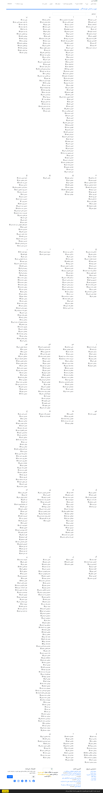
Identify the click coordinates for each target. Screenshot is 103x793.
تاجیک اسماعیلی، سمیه (90, 183)
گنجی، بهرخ (93, 571)
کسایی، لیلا (24, 523)
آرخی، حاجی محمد (91, 27)
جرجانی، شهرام (69, 178)
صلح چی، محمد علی (21, 382)
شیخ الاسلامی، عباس (45, 394)
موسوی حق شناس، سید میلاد (43, 690)
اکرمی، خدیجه (69, 116)
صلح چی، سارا (23, 380)
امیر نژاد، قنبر (69, 139)
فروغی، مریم (69, 521)
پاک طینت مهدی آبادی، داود (20, 22)
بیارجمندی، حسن (45, 95)
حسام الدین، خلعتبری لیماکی (20, 187)
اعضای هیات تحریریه (91, 775)
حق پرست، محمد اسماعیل (20, 213)
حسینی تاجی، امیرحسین (20, 211)
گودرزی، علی (92, 576)
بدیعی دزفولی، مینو (45, 48)
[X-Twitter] (30, 781)
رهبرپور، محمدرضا (22, 327)
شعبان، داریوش (46, 373)
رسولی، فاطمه (23, 275)
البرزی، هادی (69, 120)
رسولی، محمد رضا (22, 278)
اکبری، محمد (69, 106)
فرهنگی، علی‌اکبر (69, 514)
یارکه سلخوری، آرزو (45, 736)
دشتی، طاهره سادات (68, 299)
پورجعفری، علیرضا (22, 43)
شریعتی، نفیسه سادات (44, 356)
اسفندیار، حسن (69, 59)
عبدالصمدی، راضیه (22, 435)
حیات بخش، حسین (22, 234)
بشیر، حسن (46, 59)
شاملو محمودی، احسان (44, 347)
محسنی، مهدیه (46, 578)
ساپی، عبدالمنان (69, 347)
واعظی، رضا (93, 741)
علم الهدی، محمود (22, 472)
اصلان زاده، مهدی (68, 83)
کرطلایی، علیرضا (23, 509)
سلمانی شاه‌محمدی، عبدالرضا (66, 382)
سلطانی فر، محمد (68, 370)
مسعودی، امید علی (45, 611)
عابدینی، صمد (23, 416)
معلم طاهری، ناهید (45, 648)
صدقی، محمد (23, 373)
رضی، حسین (23, 313)
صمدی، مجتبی (23, 387)
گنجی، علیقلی (92, 574)
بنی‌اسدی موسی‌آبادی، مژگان (43, 69)
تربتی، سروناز (92, 190)
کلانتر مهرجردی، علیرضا (21, 530)
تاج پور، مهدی (92, 180)
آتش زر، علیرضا (92, 20)
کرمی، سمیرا (23, 514)
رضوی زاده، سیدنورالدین (21, 310)
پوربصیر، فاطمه (23, 38)
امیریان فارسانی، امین (67, 151)
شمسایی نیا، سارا (45, 377)
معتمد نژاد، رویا (46, 637)
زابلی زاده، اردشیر (91, 347)
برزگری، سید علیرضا (45, 55)
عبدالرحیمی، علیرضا (22, 433)
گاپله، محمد (93, 560)
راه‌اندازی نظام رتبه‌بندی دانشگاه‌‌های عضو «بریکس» (71, 779)
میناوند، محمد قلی (45, 728)
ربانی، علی (24, 257)
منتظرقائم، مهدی (45, 658)
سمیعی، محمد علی (68, 391)
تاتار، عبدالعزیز (92, 178)
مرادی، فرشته (46, 599)
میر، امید (47, 707)
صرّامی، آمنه (23, 375)
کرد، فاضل (24, 500)
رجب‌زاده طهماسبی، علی (21, 259)
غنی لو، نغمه (92, 507)
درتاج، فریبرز (69, 273)
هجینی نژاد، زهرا (69, 748)
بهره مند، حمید (46, 85)
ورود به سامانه (19, 4)
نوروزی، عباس (23, 595)
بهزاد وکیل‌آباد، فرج (45, 88)
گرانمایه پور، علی (92, 564)
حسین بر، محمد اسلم (21, 199)
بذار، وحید (47, 50)
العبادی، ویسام (69, 125)
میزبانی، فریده (46, 726)
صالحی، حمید (23, 366)
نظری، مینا (24, 578)
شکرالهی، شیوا (46, 375)
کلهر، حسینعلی (23, 537)
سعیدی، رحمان (69, 368)
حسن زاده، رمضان (22, 192)
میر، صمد (47, 709)
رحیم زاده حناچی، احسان (20, 264)
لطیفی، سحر (69, 560)
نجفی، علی (24, 562)
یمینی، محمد (46, 753)
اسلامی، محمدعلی (68, 71)
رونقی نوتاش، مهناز (22, 338)
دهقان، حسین (69, 303)
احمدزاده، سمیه (69, 27)
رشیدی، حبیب (23, 289)
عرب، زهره (24, 442)
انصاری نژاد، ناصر (68, 165)
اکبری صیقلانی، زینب (67, 111)
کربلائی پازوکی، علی (22, 497)
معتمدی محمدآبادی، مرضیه (43, 646)
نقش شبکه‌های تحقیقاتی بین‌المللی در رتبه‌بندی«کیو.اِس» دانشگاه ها (72, 772)
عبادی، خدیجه (23, 426)
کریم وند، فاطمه (22, 516)
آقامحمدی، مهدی (91, 41)
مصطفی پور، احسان (45, 625)
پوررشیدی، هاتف (22, 48)
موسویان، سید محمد (45, 688)
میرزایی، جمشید (46, 714)
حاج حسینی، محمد (22, 178)
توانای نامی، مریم (91, 201)
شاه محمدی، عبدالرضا (44, 349)
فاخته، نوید (70, 493)
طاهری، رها (70, 414)
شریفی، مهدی (46, 370)
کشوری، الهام (23, 528)
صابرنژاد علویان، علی (22, 347)
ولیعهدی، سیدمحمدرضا (90, 757)
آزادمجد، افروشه (92, 31)
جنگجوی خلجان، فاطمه (67, 190)
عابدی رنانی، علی (22, 414)
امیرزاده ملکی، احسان (67, 137)
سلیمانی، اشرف (69, 384)
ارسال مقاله (57, 4)
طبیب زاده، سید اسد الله (67, 421)
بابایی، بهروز (46, 24)
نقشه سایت (93, 780)
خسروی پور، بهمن (91, 282)
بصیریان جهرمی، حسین (44, 62)
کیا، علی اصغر (23, 546)
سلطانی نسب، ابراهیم (67, 377)
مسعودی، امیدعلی (45, 613)
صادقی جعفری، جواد (21, 361)
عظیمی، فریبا (23, 465)
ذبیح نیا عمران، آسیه (45, 254)
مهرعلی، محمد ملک (45, 683)
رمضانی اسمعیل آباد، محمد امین (19, 322)
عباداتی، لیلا (24, 419)
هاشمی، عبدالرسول (68, 743)
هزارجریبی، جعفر (68, 753)
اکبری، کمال (70, 104)
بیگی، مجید (46, 111)
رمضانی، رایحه (23, 317)
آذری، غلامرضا (92, 22)
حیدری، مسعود (23, 241)
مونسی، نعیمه (46, 704)
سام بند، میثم (69, 352)
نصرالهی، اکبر (23, 571)
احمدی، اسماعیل (69, 31)
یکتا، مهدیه (47, 748)
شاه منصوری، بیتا (45, 352)
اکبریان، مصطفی (68, 109)
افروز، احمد (70, 90)
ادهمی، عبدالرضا (69, 43)
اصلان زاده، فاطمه (68, 80)
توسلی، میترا (93, 204)
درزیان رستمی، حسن (67, 285)
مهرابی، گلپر (47, 679)
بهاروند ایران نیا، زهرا (45, 80)
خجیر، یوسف (92, 261)
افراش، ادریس (69, 88)
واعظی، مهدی (92, 743)
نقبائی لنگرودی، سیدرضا (21, 585)
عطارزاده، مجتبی (23, 463)
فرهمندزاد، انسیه (68, 509)
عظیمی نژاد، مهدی (22, 468)
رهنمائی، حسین (23, 329)
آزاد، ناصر (93, 29)
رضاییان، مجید (23, 306)
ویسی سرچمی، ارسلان (90, 762)
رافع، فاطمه (24, 254)
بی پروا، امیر (46, 97)
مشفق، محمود (46, 623)
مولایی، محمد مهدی (45, 695)
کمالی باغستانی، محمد (21, 542)
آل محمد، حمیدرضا (91, 48)
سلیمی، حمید (69, 389)
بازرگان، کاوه (47, 31)
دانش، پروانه (69, 264)
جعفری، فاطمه (69, 185)
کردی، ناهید (23, 507)
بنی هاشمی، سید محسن (44, 76)
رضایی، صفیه (23, 299)
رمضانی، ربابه (23, 320)
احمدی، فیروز (69, 36)
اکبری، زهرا (70, 102)
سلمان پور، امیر (69, 380)
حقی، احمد (24, 218)
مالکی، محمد (46, 560)
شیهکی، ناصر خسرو (45, 408)
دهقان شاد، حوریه (68, 306)
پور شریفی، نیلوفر (22, 50)
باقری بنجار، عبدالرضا (44, 38)
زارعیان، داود (92, 354)
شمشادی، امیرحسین (45, 380)
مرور (87, 4)
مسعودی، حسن (46, 618)
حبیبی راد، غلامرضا (22, 183)
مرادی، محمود (46, 602)
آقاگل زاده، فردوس (91, 38)
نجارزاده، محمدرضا (22, 560)
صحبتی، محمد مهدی (21, 370)
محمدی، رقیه (46, 583)
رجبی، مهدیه (23, 261)
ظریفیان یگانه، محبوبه (44, 414)
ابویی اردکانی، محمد (68, 22)
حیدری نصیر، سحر (22, 246)
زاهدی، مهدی (92, 356)
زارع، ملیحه (93, 349)
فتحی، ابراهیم (69, 495)
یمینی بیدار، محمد (45, 755)
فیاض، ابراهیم (69, 532)
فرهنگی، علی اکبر (68, 516)
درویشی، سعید (69, 292)
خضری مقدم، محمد (91, 285)
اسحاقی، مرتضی (69, 50)
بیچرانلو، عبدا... (46, 99)
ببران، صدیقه (46, 41)
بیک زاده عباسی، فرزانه (44, 106)
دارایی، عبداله (69, 259)
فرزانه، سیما (70, 507)
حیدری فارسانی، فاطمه (21, 243)
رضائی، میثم (23, 292)
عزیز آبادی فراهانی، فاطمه (20, 449)
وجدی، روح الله (92, 746)
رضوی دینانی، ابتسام (21, 308)
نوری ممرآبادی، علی (22, 602)
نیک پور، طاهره (23, 606)
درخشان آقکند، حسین (67, 278)
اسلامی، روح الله (69, 69)
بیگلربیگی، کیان (46, 109)
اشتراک (10, 777)
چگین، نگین (46, 178)
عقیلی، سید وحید (22, 470)
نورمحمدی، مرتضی (22, 592)
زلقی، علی (93, 361)
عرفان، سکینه (23, 444)
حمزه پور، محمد (23, 229)
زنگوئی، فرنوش (92, 366)
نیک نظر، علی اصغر (22, 611)
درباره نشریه (93, 773)
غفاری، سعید (92, 495)
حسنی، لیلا (24, 194)
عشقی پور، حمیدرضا (22, 461)
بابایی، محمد (46, 27)
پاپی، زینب (24, 20)
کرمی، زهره (24, 511)
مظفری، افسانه (46, 630)
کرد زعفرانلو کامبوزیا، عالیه (20, 504)
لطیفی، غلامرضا (69, 562)
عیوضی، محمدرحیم (22, 486)
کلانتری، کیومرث (23, 532)
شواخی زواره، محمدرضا (44, 391)
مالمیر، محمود (46, 562)
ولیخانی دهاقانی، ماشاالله (90, 753)
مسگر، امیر (47, 620)
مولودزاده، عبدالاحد (45, 700)
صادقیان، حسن (22, 356)
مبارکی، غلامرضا (46, 564)
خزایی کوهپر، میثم (91, 273)
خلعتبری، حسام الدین (90, 292)
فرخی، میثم (70, 502)
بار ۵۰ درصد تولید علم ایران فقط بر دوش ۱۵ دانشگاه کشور (71, 785)
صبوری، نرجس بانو (22, 368)
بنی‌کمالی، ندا (46, 73)
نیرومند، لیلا (23, 604)
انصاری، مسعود (69, 158)
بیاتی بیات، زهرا (46, 92)
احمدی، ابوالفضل (68, 29)
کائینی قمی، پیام (23, 493)
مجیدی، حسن (46, 569)
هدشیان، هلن (69, 750)
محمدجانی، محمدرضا (44, 581)
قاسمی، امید (46, 495)
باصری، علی (47, 34)
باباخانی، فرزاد (46, 20)
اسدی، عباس (69, 52)
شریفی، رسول (46, 361)
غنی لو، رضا (93, 504)
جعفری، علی (69, 180)
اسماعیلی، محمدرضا (68, 73)
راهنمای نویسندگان (68, 4)
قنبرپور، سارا (47, 521)
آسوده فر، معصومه (91, 34)
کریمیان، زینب (23, 518)
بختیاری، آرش (46, 45)
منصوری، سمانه (46, 662)
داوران (51, 4)
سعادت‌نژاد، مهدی (68, 366)
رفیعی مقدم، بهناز (22, 315)
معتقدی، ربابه (46, 634)
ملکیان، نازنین (46, 655)
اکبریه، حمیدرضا (69, 113)
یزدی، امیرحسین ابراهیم (44, 741)
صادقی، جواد (23, 354)
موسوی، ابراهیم (46, 686)
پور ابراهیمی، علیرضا (22, 34)
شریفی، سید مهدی (45, 366)
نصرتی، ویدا (23, 574)
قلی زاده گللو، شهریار (45, 518)
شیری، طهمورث (46, 401)
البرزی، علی (70, 118)
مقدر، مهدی (47, 651)
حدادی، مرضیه (23, 185)
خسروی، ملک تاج (91, 278)
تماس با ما (44, 4)
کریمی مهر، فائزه (23, 521)
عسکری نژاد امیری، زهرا (21, 454)
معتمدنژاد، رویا (46, 641)
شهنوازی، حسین (46, 387)
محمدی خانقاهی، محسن (43, 590)
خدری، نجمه (92, 266)
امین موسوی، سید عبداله (67, 153)
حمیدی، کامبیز (23, 232)
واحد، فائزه (93, 736)
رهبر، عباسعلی (23, 324)
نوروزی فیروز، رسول (22, 597)
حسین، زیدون (23, 197)
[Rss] (14, 781)
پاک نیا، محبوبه (23, 31)
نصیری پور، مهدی (22, 576)
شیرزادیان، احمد (46, 398)
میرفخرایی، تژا (46, 723)
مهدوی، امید (46, 665)
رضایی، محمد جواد (22, 303)
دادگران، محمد (69, 254)
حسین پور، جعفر (22, 204)
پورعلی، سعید (23, 52)
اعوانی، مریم (69, 85)
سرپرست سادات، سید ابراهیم (66, 356)
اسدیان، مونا (70, 57)
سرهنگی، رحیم (69, 361)
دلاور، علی (70, 301)
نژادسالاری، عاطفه (22, 567)
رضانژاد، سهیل (23, 296)
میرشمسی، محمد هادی (44, 721)
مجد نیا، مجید (46, 567)
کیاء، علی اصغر (23, 553)
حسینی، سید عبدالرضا (21, 208)
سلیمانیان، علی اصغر (68, 387)
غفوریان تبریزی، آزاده (91, 497)
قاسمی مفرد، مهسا (45, 502)
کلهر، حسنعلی (23, 535)
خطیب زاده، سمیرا (91, 287)
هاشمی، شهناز (69, 739)
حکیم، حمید (23, 222)
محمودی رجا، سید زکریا (44, 595)
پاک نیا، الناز (24, 29)
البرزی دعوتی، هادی (68, 123)
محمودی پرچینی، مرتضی (44, 592)
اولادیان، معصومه (68, 167)
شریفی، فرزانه (46, 368)
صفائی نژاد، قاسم (22, 377)
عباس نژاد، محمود (22, 428)
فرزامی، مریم (69, 504)
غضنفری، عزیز (92, 493)
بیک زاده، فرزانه (46, 104)
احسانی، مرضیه (69, 24)
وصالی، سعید (92, 750)
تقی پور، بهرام (92, 192)
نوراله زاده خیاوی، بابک (21, 590)
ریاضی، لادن (23, 341)
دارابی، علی (70, 257)
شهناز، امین (47, 384)
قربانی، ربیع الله (46, 507)
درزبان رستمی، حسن (68, 280)
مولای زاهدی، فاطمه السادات (43, 693)
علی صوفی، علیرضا (22, 482)
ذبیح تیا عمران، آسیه (45, 252)
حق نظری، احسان (22, 215)
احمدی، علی (69, 34)
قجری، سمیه (46, 504)
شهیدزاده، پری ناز (45, 389)
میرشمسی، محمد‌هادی (44, 718)
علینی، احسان (23, 484)
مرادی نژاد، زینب (45, 604)
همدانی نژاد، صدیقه (68, 755)
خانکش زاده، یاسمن (91, 252)
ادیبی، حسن (69, 48)
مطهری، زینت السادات (44, 627)
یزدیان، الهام (47, 743)
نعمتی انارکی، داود (22, 583)
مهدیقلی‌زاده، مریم (45, 674)
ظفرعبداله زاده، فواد (45, 416)
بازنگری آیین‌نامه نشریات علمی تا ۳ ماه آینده (71, 781)
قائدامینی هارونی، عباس (44, 493)
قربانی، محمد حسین (45, 509)
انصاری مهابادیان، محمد (67, 162)
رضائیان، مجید (23, 294)
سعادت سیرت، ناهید (68, 363)
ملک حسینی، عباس (45, 653)
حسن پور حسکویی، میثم (20, 190)
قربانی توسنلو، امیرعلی (44, 514)
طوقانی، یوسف (69, 423)
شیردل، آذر (47, 396)
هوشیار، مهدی (69, 760)
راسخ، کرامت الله (22, 252)
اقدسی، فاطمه (69, 95)
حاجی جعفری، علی (22, 180)
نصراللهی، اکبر (23, 569)
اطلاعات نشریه (79, 4)
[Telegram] (22, 781)
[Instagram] (18, 781)
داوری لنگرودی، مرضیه (67, 271)
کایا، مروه (24, 495)
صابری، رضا (23, 349)
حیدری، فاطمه (23, 236)
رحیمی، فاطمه (23, 266)
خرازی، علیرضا (92, 268)
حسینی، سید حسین (21, 206)
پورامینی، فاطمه (23, 36)
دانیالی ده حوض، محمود (67, 266)
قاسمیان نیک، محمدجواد (44, 500)
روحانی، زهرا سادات (22, 334)
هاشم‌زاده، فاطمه (69, 736)
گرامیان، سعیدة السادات (90, 562)
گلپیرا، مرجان (92, 567)
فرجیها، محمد (69, 500)
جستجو (94, 14)
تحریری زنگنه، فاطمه (91, 187)
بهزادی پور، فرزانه (45, 90)
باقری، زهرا (47, 36)
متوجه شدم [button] (5, 791)
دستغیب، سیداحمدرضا (67, 296)
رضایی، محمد (23, 301)
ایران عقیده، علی (69, 172)
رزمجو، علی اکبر (23, 268)
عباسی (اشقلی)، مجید (21, 430)
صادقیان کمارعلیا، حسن (21, 359)
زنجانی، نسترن (92, 363)
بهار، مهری (47, 78)
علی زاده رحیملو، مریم (21, 479)
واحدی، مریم (92, 739)
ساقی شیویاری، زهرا (68, 349)
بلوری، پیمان (46, 64)
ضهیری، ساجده (92, 414)
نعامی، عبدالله (23, 581)
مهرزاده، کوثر (46, 681)
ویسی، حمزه (92, 760)
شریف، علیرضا (46, 359)
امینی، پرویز (70, 155)
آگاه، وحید (93, 43)
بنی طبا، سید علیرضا (45, 71)
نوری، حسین (23, 599)
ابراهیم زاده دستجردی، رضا (66, 20)
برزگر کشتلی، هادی (45, 52)
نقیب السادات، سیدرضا (21, 588)
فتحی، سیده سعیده (68, 497)
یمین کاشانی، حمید (45, 750)
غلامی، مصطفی (92, 502)
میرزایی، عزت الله (45, 716)
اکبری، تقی (70, 99)
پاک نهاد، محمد (23, 24)
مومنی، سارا (47, 702)
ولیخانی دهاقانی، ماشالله (90, 755)
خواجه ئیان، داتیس (91, 294)
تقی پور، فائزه (92, 197)
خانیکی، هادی (92, 254)
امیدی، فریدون (69, 130)
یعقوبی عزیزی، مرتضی (44, 746)
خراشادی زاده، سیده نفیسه (89, 271)
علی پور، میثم (23, 477)
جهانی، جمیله (69, 192)
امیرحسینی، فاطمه (68, 132)
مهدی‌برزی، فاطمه (45, 667)
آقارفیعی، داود (92, 36)
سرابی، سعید (69, 354)
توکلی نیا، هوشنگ (91, 206)
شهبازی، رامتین (46, 382)
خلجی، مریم (93, 289)
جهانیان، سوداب (69, 194)
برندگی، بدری (46, 57)
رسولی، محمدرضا (22, 280)
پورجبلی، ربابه (23, 41)
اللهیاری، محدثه (69, 127)
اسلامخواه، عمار (69, 64)
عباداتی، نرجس (23, 421)
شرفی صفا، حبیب (45, 354)
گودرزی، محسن (92, 578)
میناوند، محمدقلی (45, 730)
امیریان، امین (69, 148)
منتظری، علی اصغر (45, 660)
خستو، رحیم (93, 275)
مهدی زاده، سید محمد (44, 672)
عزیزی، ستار (24, 451)
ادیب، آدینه (70, 45)
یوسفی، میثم (46, 757)
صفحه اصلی (93, 4)
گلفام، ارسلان (92, 569)
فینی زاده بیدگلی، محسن (66, 537)
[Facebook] (33, 781)
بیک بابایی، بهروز (45, 102)
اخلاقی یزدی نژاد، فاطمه (67, 41)
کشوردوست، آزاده (22, 525)
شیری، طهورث (46, 405)
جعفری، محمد (69, 187)
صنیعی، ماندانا (23, 394)
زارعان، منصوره (92, 352)
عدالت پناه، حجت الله (21, 440)
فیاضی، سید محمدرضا (67, 535)
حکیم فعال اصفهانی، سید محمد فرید (18, 225)
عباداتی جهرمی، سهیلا (21, 423)
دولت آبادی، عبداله (68, 308)
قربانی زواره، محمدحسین (43, 516)
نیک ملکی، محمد (22, 609)
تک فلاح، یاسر (92, 199)
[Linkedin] (26, 781)
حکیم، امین (24, 220)
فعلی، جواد (70, 530)
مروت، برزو (47, 606)
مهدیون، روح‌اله (46, 676)
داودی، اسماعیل (69, 268)
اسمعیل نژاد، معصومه (67, 76)
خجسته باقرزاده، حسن (90, 259)
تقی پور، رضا (92, 194)
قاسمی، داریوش (46, 497)
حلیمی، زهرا (23, 227)
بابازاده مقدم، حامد (45, 22)
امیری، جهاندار (69, 141)
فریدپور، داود (69, 528)
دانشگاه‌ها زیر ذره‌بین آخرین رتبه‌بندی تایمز (71, 775)
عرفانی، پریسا (23, 447)
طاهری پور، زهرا (69, 416)
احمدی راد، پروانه (68, 38)
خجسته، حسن (92, 257)
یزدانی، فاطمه (46, 739)
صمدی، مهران (23, 389)
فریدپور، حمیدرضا (68, 525)
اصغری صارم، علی (68, 78)
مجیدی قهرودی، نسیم (44, 571)
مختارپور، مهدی (46, 597)
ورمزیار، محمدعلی (91, 748)
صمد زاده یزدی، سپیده (21, 384)
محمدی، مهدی (46, 585)
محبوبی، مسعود (46, 576)
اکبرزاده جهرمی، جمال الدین (66, 97)
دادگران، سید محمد (68, 252)
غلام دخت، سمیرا (91, 500)
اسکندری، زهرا (69, 62)
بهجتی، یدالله (46, 83)
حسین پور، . (23, 201)
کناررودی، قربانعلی (22, 544)
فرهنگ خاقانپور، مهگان (67, 511)
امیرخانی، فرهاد (69, 134)
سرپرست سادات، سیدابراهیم (66, 359)
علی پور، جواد (23, 475)
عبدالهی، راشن (23, 437)
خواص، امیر (93, 296)
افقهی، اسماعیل (69, 92)
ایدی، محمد (70, 169)
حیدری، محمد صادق (21, 239)
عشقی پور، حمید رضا (21, 456)
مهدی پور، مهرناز (46, 669)
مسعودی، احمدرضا (45, 609)
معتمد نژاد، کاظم (46, 639)
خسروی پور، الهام (91, 280)
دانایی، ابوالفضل (69, 261)
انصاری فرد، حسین (68, 160)
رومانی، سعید (23, 336)
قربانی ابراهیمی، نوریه (44, 511)
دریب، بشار (70, 294)
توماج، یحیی (92, 208)
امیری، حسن (69, 144)
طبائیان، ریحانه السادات (67, 419)
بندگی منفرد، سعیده (45, 66)
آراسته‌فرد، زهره (92, 24)
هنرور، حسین (69, 757)
